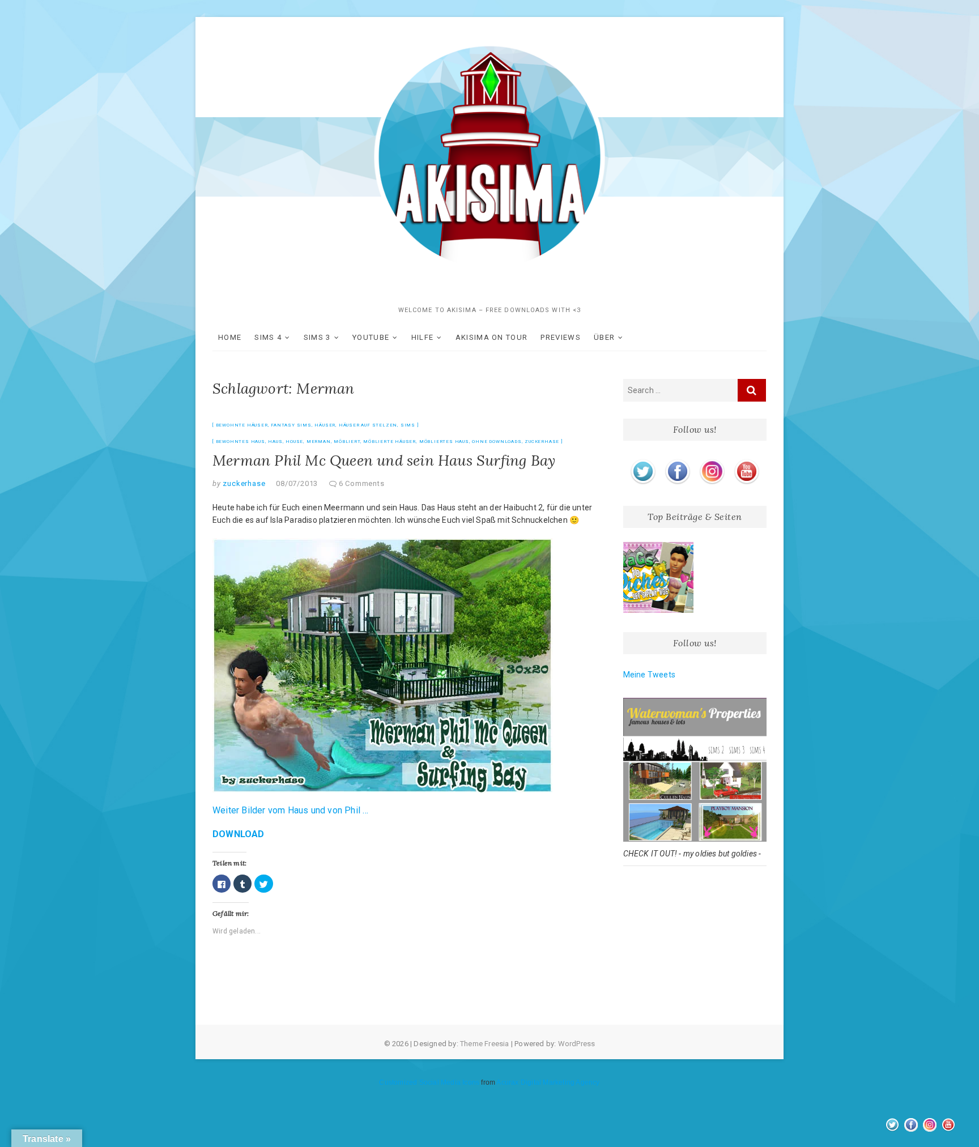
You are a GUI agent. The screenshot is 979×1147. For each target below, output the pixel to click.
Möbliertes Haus (444, 441)
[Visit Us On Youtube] (746, 461)
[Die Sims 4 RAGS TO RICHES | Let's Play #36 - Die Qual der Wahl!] (658, 577)
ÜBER (604, 337)
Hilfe (422, 337)
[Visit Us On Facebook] (677, 461)
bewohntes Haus (240, 441)
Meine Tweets (649, 674)
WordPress (576, 1043)
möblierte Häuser (389, 441)
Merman (319, 441)
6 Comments (362, 483)
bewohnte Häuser (242, 425)
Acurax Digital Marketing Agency (547, 1082)
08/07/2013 (297, 483)
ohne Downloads (496, 441)
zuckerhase (542, 441)
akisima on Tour (492, 337)
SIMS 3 (317, 337)
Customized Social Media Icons (429, 1082)
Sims (408, 425)
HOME (229, 337)
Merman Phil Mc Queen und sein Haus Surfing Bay (383, 460)
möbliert (347, 441)
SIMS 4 (268, 337)
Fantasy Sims (291, 425)
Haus (275, 441)
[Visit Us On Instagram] (712, 461)
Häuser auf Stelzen (368, 425)
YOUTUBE (370, 337)
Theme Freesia (484, 1043)
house (294, 441)
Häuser (324, 425)
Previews (560, 337)
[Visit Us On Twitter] (642, 461)
